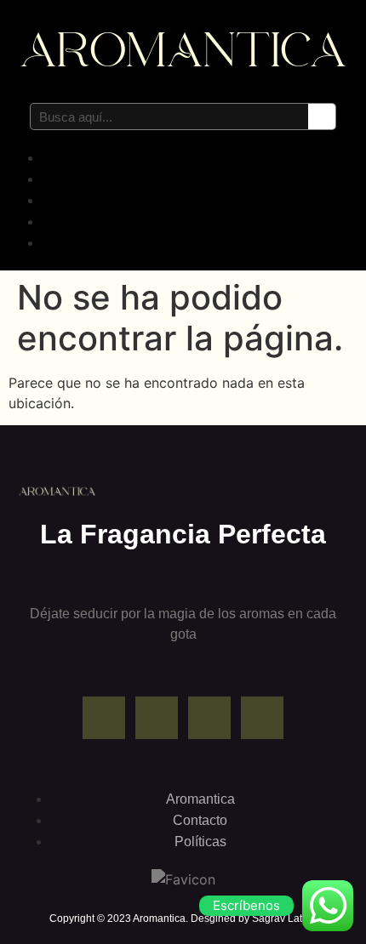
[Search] (321, 116)
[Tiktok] (262, 718)
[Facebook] (104, 718)
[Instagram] (156, 718)
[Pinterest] (209, 718)
